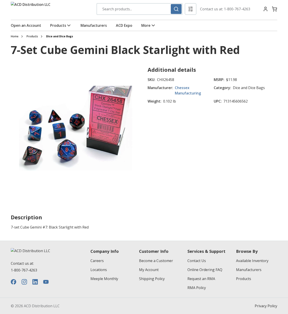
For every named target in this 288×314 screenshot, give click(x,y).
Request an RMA (201, 278)
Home (14, 36)
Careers (97, 260)
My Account (149, 269)
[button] (190, 9)
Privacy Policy (266, 305)
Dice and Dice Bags (59, 36)
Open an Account (26, 25)
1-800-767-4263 (237, 9)
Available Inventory (252, 260)
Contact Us (196, 260)
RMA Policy (196, 287)
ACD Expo (124, 25)
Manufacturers (94, 25)
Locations (98, 269)
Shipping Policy (152, 278)
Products (58, 25)
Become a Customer (156, 260)
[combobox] (139, 9)
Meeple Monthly (104, 278)
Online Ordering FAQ (204, 269)
